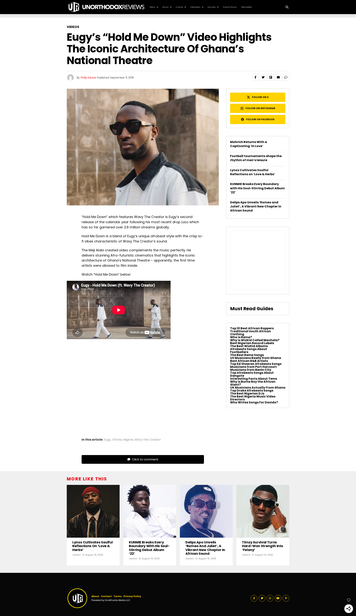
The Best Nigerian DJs (247, 393)
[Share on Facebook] (255, 77)
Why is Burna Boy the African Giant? (252, 383)
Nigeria (128, 439)
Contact (106, 596)
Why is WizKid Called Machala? (254, 340)
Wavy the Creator (148, 439)
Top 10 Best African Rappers (252, 328)
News (152, 7)
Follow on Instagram (260, 108)
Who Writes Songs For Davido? (254, 402)
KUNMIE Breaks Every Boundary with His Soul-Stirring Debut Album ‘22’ (257, 188)
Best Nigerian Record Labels (252, 343)
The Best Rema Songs (247, 355)
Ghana (117, 439)
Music (165, 7)
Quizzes (212, 7)
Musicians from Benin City (250, 370)
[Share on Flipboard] (270, 77)
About (95, 596)
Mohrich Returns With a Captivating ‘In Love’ (248, 144)
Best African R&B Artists (249, 361)
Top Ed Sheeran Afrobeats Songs (255, 364)
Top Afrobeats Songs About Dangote (252, 374)
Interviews (195, 7)
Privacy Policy (132, 596)
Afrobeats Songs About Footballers (248, 350)
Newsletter (246, 7)
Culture (179, 7)
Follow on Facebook (260, 119)
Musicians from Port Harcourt (253, 367)
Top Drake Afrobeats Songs (251, 390)
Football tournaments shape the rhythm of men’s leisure (256, 158)
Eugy (107, 439)
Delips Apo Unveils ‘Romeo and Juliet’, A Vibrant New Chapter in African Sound (255, 206)
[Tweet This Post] (263, 77)
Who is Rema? (241, 337)
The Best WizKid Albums (249, 346)
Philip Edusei (88, 77)
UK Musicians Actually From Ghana (257, 387)
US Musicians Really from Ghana (255, 358)
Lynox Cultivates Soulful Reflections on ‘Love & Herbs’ (252, 172)
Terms (117, 596)
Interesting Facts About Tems (253, 379)
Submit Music (230, 7)
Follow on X (260, 97)
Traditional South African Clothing (250, 332)
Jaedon (76, 554)
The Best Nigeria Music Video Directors (253, 398)
